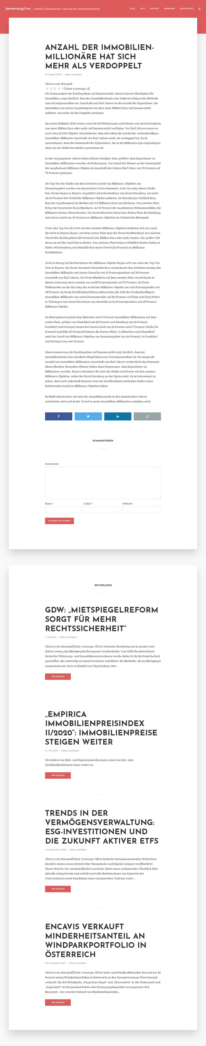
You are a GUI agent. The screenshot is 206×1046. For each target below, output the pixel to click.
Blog (132, 9)
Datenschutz (187, 9)
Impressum (169, 9)
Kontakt (154, 9)
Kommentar (52, 464)
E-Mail (88, 504)
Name (49, 504)
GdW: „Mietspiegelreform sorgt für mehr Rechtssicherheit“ (101, 620)
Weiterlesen (58, 677)
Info (142, 9)
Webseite (127, 504)
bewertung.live (18, 8)
